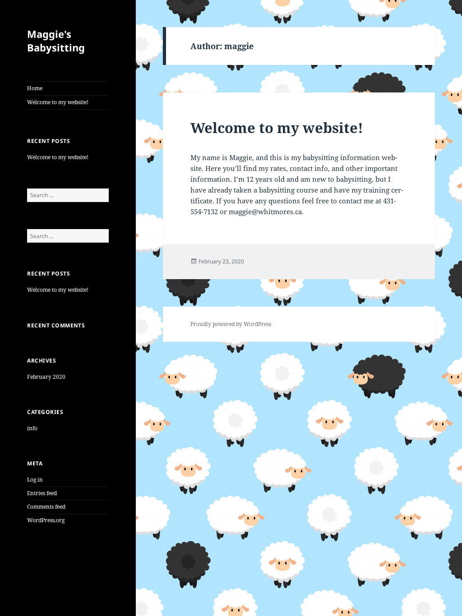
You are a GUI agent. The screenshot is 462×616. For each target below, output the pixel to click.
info (32, 428)
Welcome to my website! (57, 102)
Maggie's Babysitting (56, 40)
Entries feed (42, 493)
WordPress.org (46, 520)
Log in (35, 479)
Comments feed (46, 506)
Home (34, 88)
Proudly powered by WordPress (230, 324)
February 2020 (46, 377)
